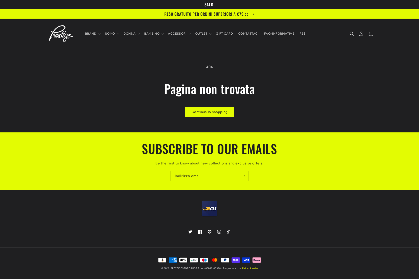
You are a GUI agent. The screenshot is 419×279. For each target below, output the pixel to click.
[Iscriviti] (244, 176)
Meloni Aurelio (250, 268)
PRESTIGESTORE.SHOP (184, 268)
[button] (92, 33)
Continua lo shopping (210, 112)
